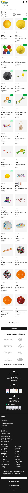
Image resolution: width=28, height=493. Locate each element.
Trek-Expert (17, 459)
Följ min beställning (6, 422)
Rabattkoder (4, 425)
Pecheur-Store (18, 448)
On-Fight (3, 467)
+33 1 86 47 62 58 (14, 380)
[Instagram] (14, 490)
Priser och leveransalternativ (8, 440)
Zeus (16, 111)
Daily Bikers (4, 448)
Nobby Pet (4, 61)
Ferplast (17, 61)
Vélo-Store (17, 464)
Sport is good (18, 456)
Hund (6, 9)
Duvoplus (17, 86)
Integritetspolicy (5, 441)
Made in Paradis (5, 464)
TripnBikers (17, 463)
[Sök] (5, 5)
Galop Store (4, 456)
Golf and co (4, 458)
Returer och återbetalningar (7, 435)
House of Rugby (5, 461)
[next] (27, 349)
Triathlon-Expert (18, 461)
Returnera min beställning (7, 423)
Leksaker (10, 9)
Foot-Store (3, 455)
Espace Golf (4, 453)
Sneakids (17, 455)
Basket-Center (4, 446)
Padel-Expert (18, 446)
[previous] (1, 349)
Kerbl (2, 35)
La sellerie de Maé (5, 463)
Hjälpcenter (4, 420)
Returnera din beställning (14, 401)
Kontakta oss (14, 376)
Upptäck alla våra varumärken (14, 364)
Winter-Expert (18, 466)
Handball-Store (4, 459)
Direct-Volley (4, 451)
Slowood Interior (18, 450)
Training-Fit (17, 458)
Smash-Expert (18, 451)
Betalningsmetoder (5, 438)
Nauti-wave (4, 466)
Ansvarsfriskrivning (5, 436)
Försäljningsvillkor (5, 433)
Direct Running (4, 450)
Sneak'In (17, 453)
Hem (2, 9)
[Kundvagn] (27, 2)
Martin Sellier (4, 136)
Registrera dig (14, 481)
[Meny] (1, 5)
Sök (7, 5)
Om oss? (3, 430)
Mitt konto (3, 418)
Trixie (16, 35)
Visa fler (14, 328)
